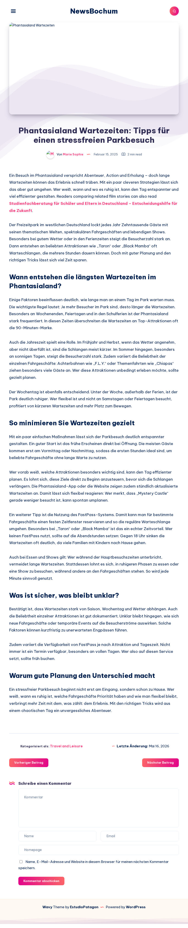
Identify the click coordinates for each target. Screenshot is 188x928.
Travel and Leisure (66, 746)
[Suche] (174, 11)
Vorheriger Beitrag (28, 762)
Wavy (47, 907)
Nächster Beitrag (160, 762)
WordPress (136, 907)
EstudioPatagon (84, 907)
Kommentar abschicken (41, 881)
